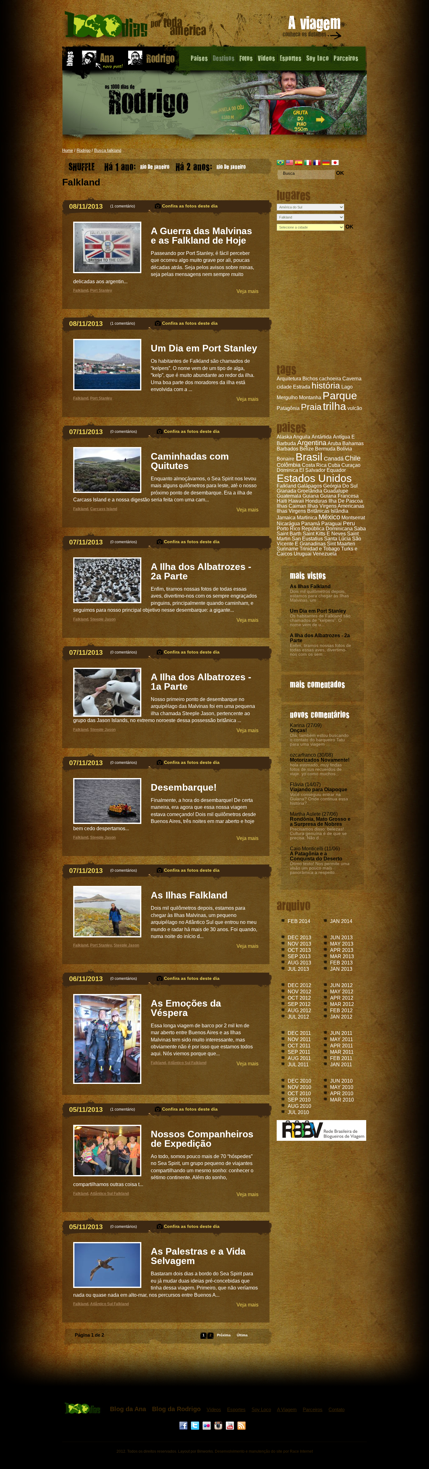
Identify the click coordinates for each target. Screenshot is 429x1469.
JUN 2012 (341, 985)
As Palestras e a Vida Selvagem (198, 1256)
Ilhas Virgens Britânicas (303, 511)
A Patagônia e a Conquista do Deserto (316, 856)
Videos (266, 58)
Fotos (246, 58)
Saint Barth (289, 533)
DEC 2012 (299, 985)
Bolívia (344, 448)
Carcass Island (103, 509)
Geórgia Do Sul (340, 486)
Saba (360, 528)
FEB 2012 (341, 1010)
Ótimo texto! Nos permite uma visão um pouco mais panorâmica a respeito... (320, 868)
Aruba (334, 443)
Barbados (287, 448)
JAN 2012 (341, 1016)
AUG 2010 (299, 1106)
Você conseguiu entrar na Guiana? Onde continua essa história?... (319, 799)
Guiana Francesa (339, 496)
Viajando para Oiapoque (318, 789)
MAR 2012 (342, 1004)
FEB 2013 (341, 962)
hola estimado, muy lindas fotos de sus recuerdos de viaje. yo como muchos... (316, 769)
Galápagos (309, 486)
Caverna (351, 378)
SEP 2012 (299, 1004)
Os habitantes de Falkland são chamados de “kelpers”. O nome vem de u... (320, 620)
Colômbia (289, 465)
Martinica (307, 517)
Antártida (322, 436)
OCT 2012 (299, 998)
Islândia (339, 511)
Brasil (309, 457)
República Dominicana (327, 528)
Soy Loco (317, 58)
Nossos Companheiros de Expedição (202, 1139)
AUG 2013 (299, 962)
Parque (340, 395)
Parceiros (346, 58)
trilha (334, 406)
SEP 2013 (299, 956)
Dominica (287, 470)
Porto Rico (288, 528)
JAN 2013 (341, 969)
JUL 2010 (298, 1112)
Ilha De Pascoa (346, 501)
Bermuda (325, 448)
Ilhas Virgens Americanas (335, 506)
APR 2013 (341, 950)
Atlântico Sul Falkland (187, 1063)
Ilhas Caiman (291, 506)
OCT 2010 (299, 1093)
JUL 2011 (298, 1064)
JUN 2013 (341, 937)
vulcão (354, 408)
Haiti (282, 501)
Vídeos (214, 1409)
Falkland (286, 486)
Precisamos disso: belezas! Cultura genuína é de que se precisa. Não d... (318, 833)
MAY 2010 (341, 1087)
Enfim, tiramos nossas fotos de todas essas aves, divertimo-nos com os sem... (320, 650)
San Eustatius (307, 538)
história (326, 385)
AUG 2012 (299, 1010)
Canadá (334, 459)
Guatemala (289, 496)
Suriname (287, 548)
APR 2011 (341, 1045)
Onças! (298, 730)
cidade (284, 386)
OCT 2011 (299, 1045)
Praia (311, 407)
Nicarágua (288, 523)
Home (67, 150)
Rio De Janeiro (136, 165)
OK (340, 173)
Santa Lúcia (337, 538)
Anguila (301, 436)
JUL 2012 (298, 1016)
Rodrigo (83, 150)
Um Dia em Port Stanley (318, 611)
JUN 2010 (341, 1081)
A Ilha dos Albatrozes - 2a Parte (320, 638)
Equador (336, 470)
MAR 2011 (342, 1052)
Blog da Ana (128, 1408)
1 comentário (122, 206)
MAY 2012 (341, 991)
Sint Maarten (341, 543)
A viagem (312, 29)
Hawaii (296, 501)
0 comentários (123, 431)
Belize (307, 448)
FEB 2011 (341, 1058)
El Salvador (312, 470)
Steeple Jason (103, 619)
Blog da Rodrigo (176, 1408)
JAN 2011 (341, 1064)
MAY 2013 (341, 944)
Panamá (310, 523)
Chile (353, 458)
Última (242, 1335)
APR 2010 (341, 1093)
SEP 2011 (299, 1052)
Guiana (310, 496)
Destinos (224, 58)
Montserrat (353, 517)
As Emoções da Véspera (186, 1008)
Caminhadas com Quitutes (190, 461)
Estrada (301, 386)
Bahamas (353, 443)
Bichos (310, 378)
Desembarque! (184, 787)
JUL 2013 (298, 969)
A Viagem (287, 1409)
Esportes (290, 58)
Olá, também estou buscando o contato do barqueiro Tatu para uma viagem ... (319, 740)
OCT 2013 (299, 950)
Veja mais (247, 291)
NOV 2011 (299, 1039)
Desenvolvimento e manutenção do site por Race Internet (264, 1451)
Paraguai (331, 523)
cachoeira (330, 378)
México (329, 517)
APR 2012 (341, 998)
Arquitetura (289, 378)
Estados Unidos (314, 478)
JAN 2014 (341, 921)
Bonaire (285, 458)
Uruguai (303, 553)
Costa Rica (314, 465)
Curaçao (351, 465)
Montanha (310, 397)
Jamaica (286, 517)
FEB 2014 (299, 921)
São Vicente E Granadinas (319, 541)
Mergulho (287, 397)
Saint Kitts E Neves (324, 533)
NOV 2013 (299, 944)
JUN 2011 (341, 1033)
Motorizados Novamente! (320, 760)
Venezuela (325, 553)
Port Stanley (101, 290)
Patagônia (288, 408)
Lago (347, 386)
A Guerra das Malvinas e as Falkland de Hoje (201, 236)
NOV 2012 (299, 991)
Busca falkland (107, 150)
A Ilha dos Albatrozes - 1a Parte (201, 682)
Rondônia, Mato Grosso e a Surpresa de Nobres (320, 821)
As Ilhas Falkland (310, 586)
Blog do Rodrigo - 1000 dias (135, 26)
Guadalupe (335, 491)
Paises (199, 58)
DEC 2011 (299, 1033)
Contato (337, 1409)
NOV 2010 (299, 1087)
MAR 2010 (342, 1099)
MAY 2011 (341, 1039)
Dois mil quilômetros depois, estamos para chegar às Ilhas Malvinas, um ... (319, 596)
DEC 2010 (299, 1081)
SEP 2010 (299, 1099)
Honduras (316, 501)
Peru (349, 523)
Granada (286, 491)
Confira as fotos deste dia (190, 205)
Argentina (311, 443)
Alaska (284, 436)
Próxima (224, 1335)
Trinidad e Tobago (320, 548)
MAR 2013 (342, 956)
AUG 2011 (299, 1058)
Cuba (334, 465)
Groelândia (309, 491)
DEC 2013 (299, 937)
